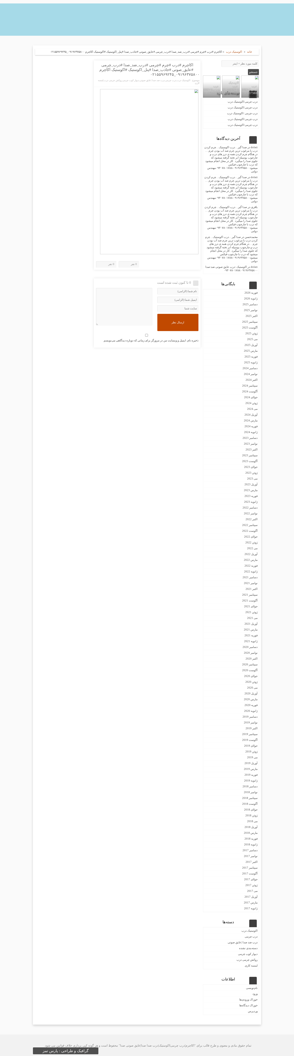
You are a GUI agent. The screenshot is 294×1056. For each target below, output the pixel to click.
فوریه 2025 (251, 356)
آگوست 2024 (250, 391)
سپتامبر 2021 (250, 594)
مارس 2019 (251, 769)
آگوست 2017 (250, 873)
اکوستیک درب (234, 51)
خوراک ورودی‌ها (248, 999)
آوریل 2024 (251, 414)
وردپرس (253, 1011)
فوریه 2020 (251, 705)
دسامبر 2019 (250, 716)
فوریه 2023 (251, 496)
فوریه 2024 (251, 426)
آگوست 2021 (250, 600)
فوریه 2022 (251, 565)
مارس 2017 (251, 902)
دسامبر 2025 (250, 304)
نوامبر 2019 (251, 722)
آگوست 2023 (250, 461)
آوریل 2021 (251, 623)
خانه (249, 51)
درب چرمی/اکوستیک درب (243, 101)
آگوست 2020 (250, 670)
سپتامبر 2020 (250, 664)
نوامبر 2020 (251, 652)
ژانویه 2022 (251, 571)
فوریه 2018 (251, 838)
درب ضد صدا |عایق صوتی (152, 80)
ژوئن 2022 (251, 542)
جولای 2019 (251, 745)
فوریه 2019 (251, 774)
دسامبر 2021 (250, 577)
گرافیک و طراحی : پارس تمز (66, 1051)
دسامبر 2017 (250, 850)
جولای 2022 (251, 536)
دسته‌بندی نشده (248, 948)
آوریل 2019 (251, 763)
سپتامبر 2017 (250, 867)
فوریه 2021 (251, 635)
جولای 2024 (251, 397)
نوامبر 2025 (251, 310)
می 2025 (252, 339)
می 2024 (252, 408)
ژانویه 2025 (251, 362)
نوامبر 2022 (251, 513)
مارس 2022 (251, 559)
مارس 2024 (251, 420)
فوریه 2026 (251, 292)
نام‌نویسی (252, 988)
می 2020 (252, 687)
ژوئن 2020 (251, 681)
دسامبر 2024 (250, 368)
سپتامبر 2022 (250, 525)
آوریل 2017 (251, 896)
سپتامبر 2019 (250, 734)
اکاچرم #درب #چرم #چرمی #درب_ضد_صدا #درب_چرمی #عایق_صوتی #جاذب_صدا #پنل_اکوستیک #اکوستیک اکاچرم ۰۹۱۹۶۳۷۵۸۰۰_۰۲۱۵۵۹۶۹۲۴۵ (149, 70)
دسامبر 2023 (250, 437)
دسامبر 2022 (250, 507)
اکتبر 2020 (252, 658)
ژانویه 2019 (251, 780)
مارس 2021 (251, 629)
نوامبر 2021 (251, 583)
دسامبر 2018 (250, 786)
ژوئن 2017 (251, 885)
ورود (255, 993)
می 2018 (252, 821)
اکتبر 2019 (252, 728)
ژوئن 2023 (251, 472)
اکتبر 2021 (252, 588)
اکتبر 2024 (252, 379)
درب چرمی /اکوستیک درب (242, 113)
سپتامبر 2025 (250, 321)
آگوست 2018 (250, 803)
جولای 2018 (251, 809)
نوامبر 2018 (251, 792)
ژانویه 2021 (251, 641)
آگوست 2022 (250, 530)
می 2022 (252, 548)
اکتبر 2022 (252, 519)
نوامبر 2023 (251, 443)
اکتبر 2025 (252, 316)
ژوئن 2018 (251, 815)
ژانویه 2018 (251, 844)
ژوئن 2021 (251, 612)
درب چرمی (170, 80)
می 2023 (252, 478)
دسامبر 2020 (250, 647)
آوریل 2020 (251, 693)
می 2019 (252, 757)
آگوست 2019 (250, 740)
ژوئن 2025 (251, 333)
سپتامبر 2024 (250, 385)
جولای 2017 (251, 879)
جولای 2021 (251, 606)
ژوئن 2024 (251, 403)
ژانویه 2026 (251, 298)
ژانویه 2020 (251, 710)
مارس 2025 (251, 350)
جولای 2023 (251, 467)
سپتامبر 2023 (250, 455)
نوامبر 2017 (251, 856)
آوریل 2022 (251, 554)
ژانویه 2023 (251, 501)
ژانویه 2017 (251, 908)
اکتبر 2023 (252, 449)
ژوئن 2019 (251, 751)
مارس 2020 (251, 699)
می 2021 (252, 618)
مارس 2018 (251, 832)
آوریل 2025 (251, 345)
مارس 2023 (251, 490)
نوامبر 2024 (251, 374)
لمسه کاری (251, 965)
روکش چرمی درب (113, 80)
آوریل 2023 (251, 484)
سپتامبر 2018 (250, 798)
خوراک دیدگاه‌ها (248, 1005)
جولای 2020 (251, 676)
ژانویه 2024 (251, 432)
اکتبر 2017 (252, 861)
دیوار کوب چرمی (130, 80)
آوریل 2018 (251, 827)
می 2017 (252, 891)
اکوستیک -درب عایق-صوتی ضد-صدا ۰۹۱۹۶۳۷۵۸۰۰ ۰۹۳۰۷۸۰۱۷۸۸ (231, 268)
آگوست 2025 (250, 327)
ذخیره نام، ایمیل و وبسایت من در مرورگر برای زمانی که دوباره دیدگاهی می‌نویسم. (150, 340)
